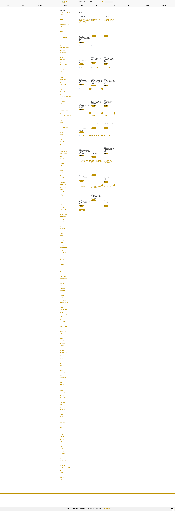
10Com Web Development (105, 508)
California (61, 73)
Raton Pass (62, 365)
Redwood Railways (63, 368)
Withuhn (61, 472)
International (62, 211)
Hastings (61, 189)
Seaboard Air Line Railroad (64, 400)
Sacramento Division (63, 387)
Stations (61, 427)
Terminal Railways (63, 439)
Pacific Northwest (63, 321)
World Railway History (63, 477)
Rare (61, 363)
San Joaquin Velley (63, 397)
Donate (82, 5)
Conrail (61, 118)
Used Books (62, 456)
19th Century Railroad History (65, 12)
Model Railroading (63, 276)
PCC (61, 329)
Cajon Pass (62, 71)
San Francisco (62, 395)
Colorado (61, 108)
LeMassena (62, 238)
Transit (61, 444)
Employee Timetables (63, 153)
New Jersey (62, 298)
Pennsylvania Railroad (63, 331)
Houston (61, 197)
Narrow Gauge (62, 288)
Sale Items (62, 390)
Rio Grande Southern (63, 377)
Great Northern (62, 182)
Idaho (61, 202)
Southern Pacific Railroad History (65, 422)
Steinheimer (62, 432)
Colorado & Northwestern (64, 110)
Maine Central (62, 254)
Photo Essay (62, 335)
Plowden (61, 338)
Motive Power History (63, 283)
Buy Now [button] (81, 42)
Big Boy (61, 54)
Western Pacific (62, 465)
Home (8, 5)
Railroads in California (63, 360)
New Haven (62, 297)
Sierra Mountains (63, 407)
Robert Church (62, 379)
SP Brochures (62, 424)
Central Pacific (62, 89)
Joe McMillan (62, 219)
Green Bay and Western (64, 184)
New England (62, 295)
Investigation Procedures (64, 214)
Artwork (61, 33)
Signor (61, 412)
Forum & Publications (146, 5)
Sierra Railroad (62, 409)
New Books (62, 293)
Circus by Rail (62, 101)
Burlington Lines (62, 66)
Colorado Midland (63, 113)
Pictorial (61, 336)
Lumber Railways (63, 252)
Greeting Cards (64, 37)
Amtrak (61, 26)
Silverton (61, 414)
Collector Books (64, 35)
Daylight (61, 122)
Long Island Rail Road (63, 243)
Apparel (61, 29)
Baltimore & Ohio (63, 50)
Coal (61, 105)
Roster (61, 382)
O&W (62, 195)
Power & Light (62, 343)
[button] (23, 5)
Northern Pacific (62, 307)
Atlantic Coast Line (63, 43)
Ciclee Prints (64, 34)
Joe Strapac (62, 221)
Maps (61, 257)
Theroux (61, 441)
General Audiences (63, 175)
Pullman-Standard (63, 347)
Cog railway (62, 106)
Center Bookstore (63, 87)
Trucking (61, 448)
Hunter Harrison (62, 200)
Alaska (61, 17)
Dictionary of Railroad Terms (64, 129)
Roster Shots (62, 384)
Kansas (61, 226)
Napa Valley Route (63, 286)
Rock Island (62, 380)
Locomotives (62, 240)
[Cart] (102, 2)
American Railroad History (64, 24)
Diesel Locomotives (63, 132)
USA (61, 455)
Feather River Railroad (63, 161)
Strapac (61, 434)
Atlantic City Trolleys (63, 42)
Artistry (61, 31)
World (61, 475)
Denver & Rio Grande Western (65, 125)
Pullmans (61, 348)
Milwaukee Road (62, 273)
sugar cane (62, 436)
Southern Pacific (62, 419)
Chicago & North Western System (65, 96)
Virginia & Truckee (63, 460)
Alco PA (61, 19)
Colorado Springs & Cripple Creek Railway (67, 115)
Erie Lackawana (62, 158)
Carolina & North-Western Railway (65, 82)
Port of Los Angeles (63, 340)
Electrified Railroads (63, 151)
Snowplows (62, 416)
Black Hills (61, 57)
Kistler (61, 231)
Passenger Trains (64, 420)
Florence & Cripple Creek (64, 167)
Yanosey (61, 482)
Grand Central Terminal (64, 180)
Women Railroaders (63, 474)
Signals (61, 411)
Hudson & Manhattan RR (64, 199)
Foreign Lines (62, 170)
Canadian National (63, 79)
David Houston (62, 120)
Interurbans (62, 212)
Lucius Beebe (62, 250)
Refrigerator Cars (63, 372)
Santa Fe (61, 399)
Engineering (62, 156)
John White (62, 224)
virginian (61, 462)
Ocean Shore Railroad (63, 312)
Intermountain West (63, 209)
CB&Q (61, 86)
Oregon (61, 316)
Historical (61, 192)
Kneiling (61, 233)
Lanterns (61, 235)
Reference (62, 370)
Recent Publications (63, 367)
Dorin (61, 144)
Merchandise (62, 264)
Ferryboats (62, 163)
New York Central (63, 300)
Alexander (61, 21)
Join (128, 5)
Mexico (61, 266)
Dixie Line (61, 139)
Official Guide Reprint (63, 314)
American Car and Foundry (64, 22)
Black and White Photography (65, 55)
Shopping (97, 5)
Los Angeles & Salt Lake (64, 247)
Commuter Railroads (63, 117)
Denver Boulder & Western (64, 127)
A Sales (61, 14)
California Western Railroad (64, 75)
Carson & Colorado (63, 84)
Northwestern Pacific (63, 309)
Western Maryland (63, 463)
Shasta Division (62, 402)
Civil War (61, 103)
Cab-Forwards (62, 69)
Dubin (61, 146)
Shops (61, 404)
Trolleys (61, 446)
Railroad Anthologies (63, 352)
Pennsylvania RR (63, 333)
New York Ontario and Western (65, 302)
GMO (61, 179)
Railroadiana (62, 358)
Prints (63, 40)
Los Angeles (62, 245)
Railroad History (62, 355)
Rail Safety (62, 350)
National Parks (62, 290)
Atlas (61, 45)
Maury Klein (62, 259)
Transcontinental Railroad (64, 443)
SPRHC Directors (165, 5)
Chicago (61, 94)
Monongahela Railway (63, 278)
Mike (61, 271)
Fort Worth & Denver (63, 172)
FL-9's (61, 165)
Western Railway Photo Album (65, 467)
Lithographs (64, 38)
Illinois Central (62, 204)
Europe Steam (62, 160)
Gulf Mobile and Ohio (63, 187)
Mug (61, 285)
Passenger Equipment (63, 324)
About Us (23, 5)
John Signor (62, 223)
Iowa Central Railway (63, 216)
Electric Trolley (62, 149)
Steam (61, 431)
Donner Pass (62, 141)
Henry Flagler (62, 191)
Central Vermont (62, 91)
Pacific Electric (62, 319)
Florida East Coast (63, 168)
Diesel (61, 130)
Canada (61, 77)
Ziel (60, 484)
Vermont (61, 458)
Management (62, 255)
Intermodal (62, 207)
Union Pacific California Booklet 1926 (66, 451)
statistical (61, 429)
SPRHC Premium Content (63, 5)
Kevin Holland (62, 228)
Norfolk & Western (63, 304)
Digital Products (62, 134)
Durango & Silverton (63, 148)
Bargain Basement (63, 52)
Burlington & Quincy (63, 64)
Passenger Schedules (63, 326)
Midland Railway (62, 269)
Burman (61, 67)
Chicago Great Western (64, 98)
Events (114, 5)
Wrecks (61, 479)
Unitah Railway (62, 453)
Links (62, 503)
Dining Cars (62, 137)
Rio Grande (62, 375)
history (61, 194)
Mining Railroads (63, 274)
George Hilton (62, 177)
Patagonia (61, 328)
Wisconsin (61, 470)
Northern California (65, 74)
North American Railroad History (65, 305)
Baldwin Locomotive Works (64, 47)
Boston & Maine (62, 59)
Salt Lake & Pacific (63, 392)
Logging (61, 242)
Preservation (62, 345)
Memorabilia (62, 262)
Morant (61, 281)
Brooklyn (61, 62)
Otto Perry (61, 317)
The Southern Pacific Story (42, 5)
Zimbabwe (61, 486)
